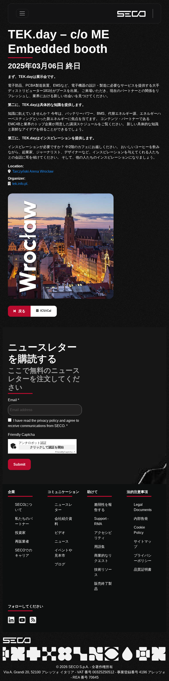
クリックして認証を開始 (47, 447)
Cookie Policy (139, 529)
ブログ (60, 564)
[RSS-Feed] (33, 620)
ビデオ (60, 532)
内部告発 (141, 518)
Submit (19, 464)
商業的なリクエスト (103, 558)
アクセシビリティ (103, 535)
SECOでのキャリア (23, 552)
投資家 (20, 532)
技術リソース (103, 572)
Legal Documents (143, 507)
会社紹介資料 (63, 521)
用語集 (99, 547)
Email (13, 400)
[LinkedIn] (11, 620)
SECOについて (23, 507)
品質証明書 (142, 569)
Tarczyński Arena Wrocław (32, 171)
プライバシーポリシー (142, 558)
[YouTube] (22, 620)
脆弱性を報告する (103, 507)
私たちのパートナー (24, 521)
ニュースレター (63, 507)
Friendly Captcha (21, 434)
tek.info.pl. (20, 184)
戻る (21, 311)
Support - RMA (101, 521)
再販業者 (22, 541)
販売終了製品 (103, 586)
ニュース (62, 541)
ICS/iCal (45, 310)
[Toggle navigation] (22, 13)
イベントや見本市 (63, 552)
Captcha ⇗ (65, 452)
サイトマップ (142, 544)
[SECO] (17, 640)
